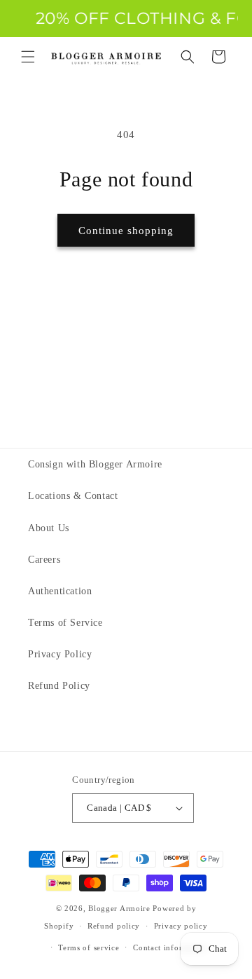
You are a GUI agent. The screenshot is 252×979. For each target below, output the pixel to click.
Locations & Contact (73, 496)
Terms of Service (65, 622)
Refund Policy (59, 685)
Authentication (60, 591)
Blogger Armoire (119, 908)
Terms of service (88, 947)
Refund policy (114, 926)
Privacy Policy (60, 654)
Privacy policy (181, 926)
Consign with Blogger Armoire (95, 464)
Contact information (170, 947)
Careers (44, 559)
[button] (28, 56)
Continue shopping (126, 230)
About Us (48, 528)
